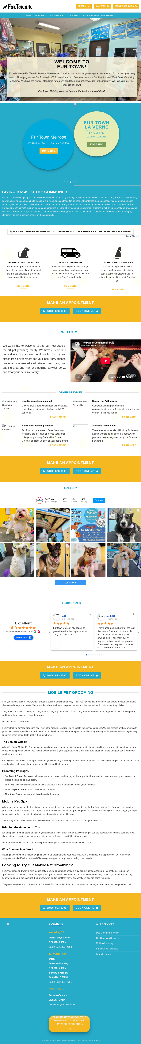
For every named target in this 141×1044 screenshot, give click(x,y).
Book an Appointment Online (98, 15)
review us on (22, 637)
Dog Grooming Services (108, 933)
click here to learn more (125, 197)
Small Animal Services (107, 949)
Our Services (56, 15)
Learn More (131, 236)
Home (28, 15)
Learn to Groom (103, 954)
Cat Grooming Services (107, 938)
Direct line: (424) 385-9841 (62, 1004)
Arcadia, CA (57, 932)
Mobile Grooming (104, 943)
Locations (73, 15)
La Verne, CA (57, 953)
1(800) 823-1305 (58, 947)
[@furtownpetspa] (39, 500)
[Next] (134, 144)
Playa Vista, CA (57, 988)
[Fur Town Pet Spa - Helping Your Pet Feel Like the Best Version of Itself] (17, 6)
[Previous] (6, 144)
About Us (39, 15)
